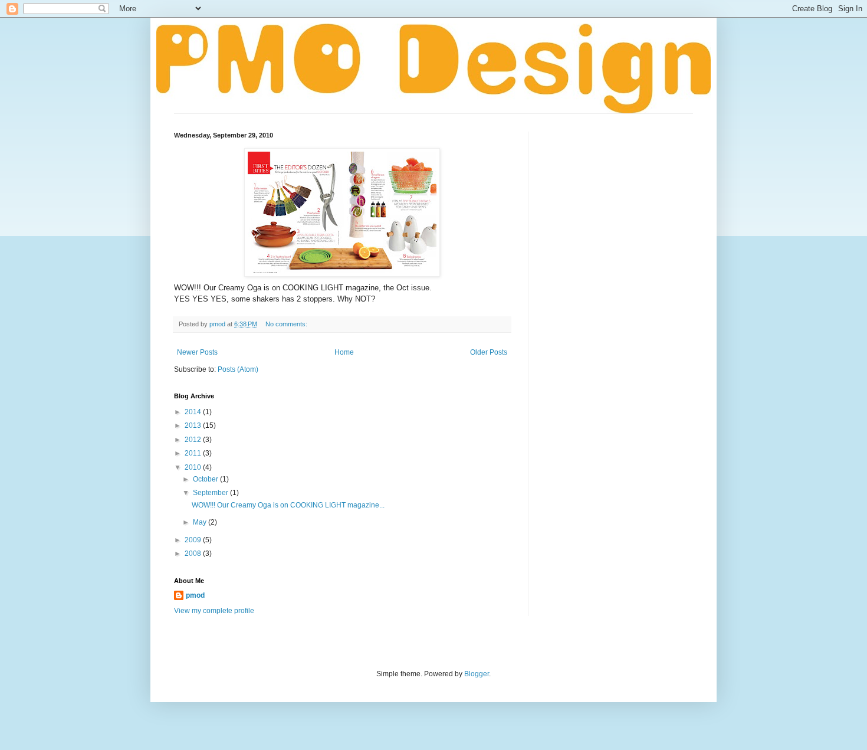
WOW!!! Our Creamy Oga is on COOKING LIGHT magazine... (288, 505)
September (211, 493)
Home (344, 352)
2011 (194, 453)
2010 (194, 467)
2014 (194, 412)
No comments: (287, 323)
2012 (194, 439)
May (200, 522)
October (206, 479)
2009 (194, 540)
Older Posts (488, 352)
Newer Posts (197, 352)
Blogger (476, 674)
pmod (195, 595)
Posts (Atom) (238, 369)
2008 (194, 553)
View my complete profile (214, 611)
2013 (194, 425)
